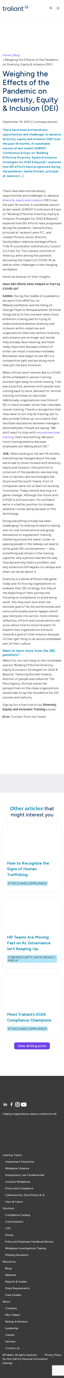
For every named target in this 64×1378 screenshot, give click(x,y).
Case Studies (13, 1295)
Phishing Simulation (17, 1255)
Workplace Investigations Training (25, 1248)
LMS (8, 1228)
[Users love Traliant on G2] (32, 1130)
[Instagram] (18, 1104)
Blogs (8, 1268)
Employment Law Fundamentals (24, 1175)
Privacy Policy (53, 1354)
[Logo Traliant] (15, 8)
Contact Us (12, 1348)
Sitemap (7, 1363)
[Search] (51, 8)
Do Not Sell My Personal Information (25, 1359)
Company (11, 1308)
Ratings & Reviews (16, 1321)
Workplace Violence (17, 1168)
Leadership (11, 1328)
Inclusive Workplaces (18, 1181)
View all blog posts (32, 1046)
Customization (14, 1221)
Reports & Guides (16, 1281)
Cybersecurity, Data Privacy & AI (25, 1195)
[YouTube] (24, 1104)
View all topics (14, 1201)
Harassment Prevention (19, 1161)
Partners (10, 1341)
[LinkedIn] (6, 1104)
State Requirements (17, 1288)
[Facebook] (12, 1104)
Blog (16, 55)
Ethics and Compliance (19, 1188)
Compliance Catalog (17, 1215)
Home (7, 55)
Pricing (9, 1235)
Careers (10, 1334)
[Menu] (58, 8)
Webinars (10, 1275)
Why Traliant (12, 1315)
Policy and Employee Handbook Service (29, 1241)
